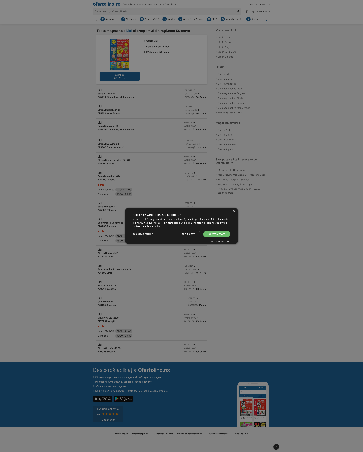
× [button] (234, 211)
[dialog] (181, 226)
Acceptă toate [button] (217, 234)
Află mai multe (152, 226)
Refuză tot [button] (188, 234)
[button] (143, 234)
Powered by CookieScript (219, 241)
